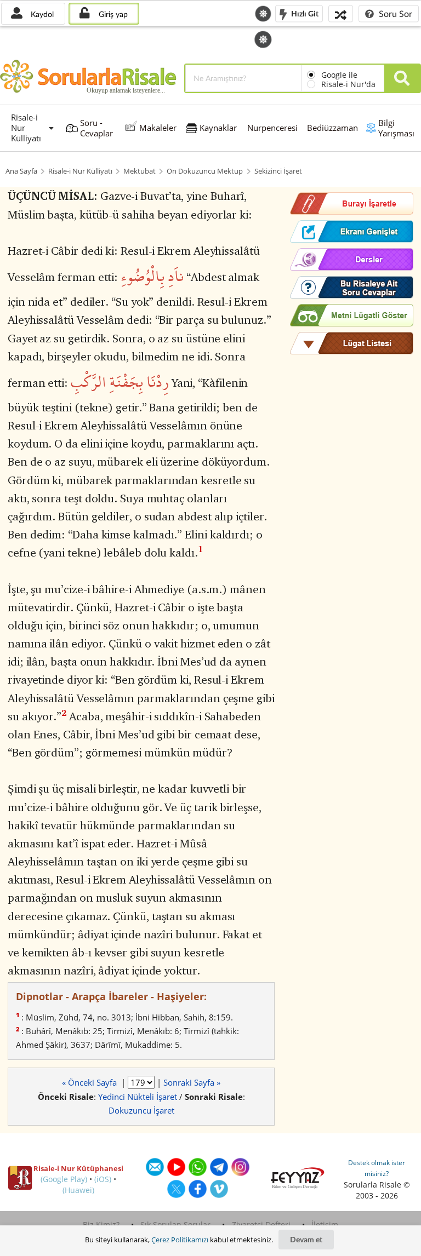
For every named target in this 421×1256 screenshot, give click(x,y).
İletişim (324, 1224)
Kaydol (41, 14)
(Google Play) (64, 1179)
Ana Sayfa (21, 171)
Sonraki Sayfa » (191, 1082)
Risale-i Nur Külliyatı (80, 171)
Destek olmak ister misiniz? (376, 1168)
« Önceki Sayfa (90, 1082)
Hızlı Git (303, 13)
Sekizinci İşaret (278, 171)
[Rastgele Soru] (340, 13)
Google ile (339, 74)
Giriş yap (112, 14)
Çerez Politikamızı (179, 1239)
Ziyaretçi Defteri (261, 1224)
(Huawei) (78, 1190)
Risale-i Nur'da (348, 84)
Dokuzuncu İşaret (141, 1110)
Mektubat (139, 171)
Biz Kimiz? (101, 1224)
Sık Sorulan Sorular (175, 1224)
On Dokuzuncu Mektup (205, 171)
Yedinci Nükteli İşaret (137, 1096)
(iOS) (102, 1179)
